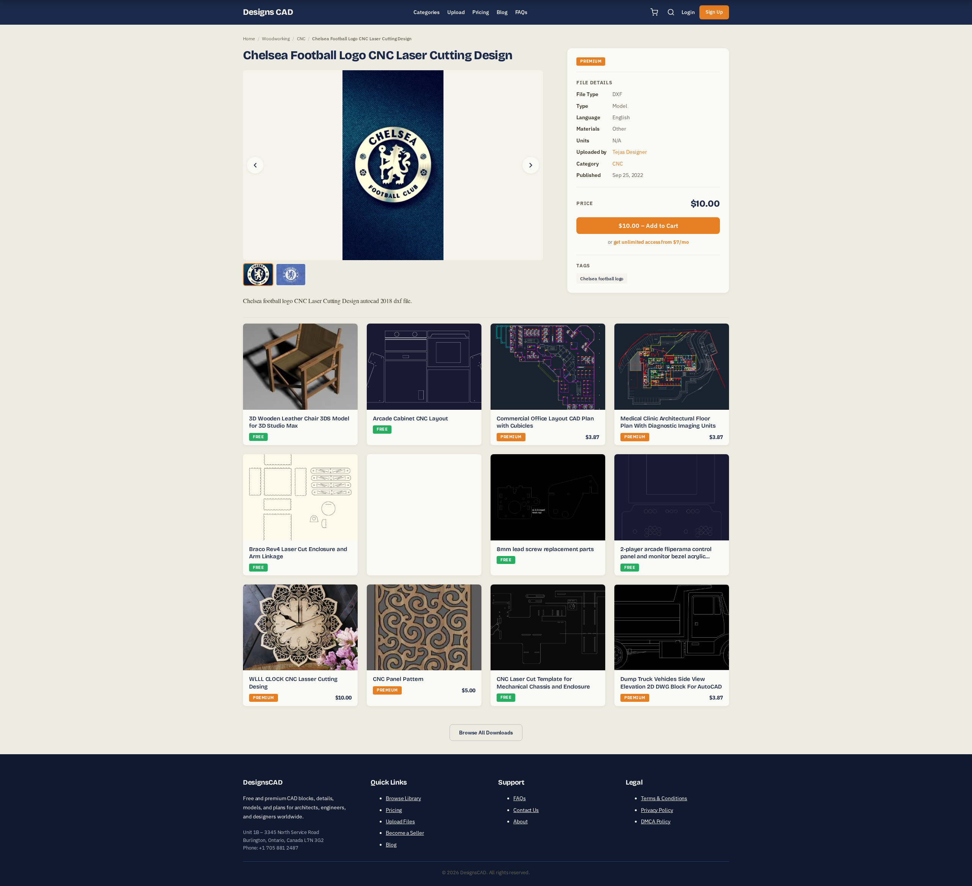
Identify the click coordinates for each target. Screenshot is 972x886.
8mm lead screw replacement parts (545, 549)
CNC (301, 38)
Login (688, 12)
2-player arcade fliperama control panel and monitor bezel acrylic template (666, 556)
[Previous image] (255, 165)
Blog (391, 844)
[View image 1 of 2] (258, 274)
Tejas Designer (629, 151)
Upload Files (400, 821)
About (520, 821)
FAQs (519, 798)
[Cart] (654, 12)
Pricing (394, 810)
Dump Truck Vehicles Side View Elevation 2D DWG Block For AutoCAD (671, 683)
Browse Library (403, 798)
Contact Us (526, 810)
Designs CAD (268, 12)
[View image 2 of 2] (291, 274)
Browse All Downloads (486, 732)
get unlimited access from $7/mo (651, 242)
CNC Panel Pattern (398, 679)
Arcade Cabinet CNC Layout (410, 418)
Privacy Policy (657, 810)
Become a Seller (405, 832)
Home (249, 38)
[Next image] (530, 165)
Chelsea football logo (601, 278)
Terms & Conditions (664, 798)
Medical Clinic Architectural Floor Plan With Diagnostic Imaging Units (668, 422)
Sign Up (714, 12)
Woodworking (276, 38)
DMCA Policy (656, 821)
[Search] (671, 12)
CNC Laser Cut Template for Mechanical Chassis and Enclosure (543, 683)
